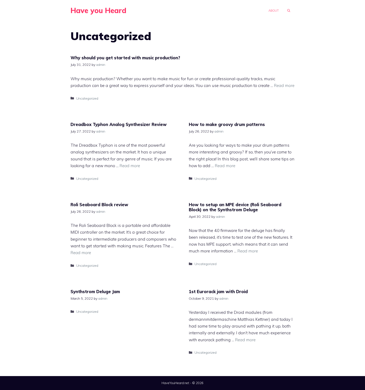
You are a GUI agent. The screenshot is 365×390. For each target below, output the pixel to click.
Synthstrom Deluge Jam (95, 291)
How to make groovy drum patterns (227, 124)
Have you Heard (98, 10)
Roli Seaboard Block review (99, 204)
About (273, 10)
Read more (284, 85)
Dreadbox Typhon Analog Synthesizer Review (119, 124)
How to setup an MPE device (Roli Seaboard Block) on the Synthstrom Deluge (235, 207)
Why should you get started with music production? (125, 57)
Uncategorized (87, 98)
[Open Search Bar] (288, 10)
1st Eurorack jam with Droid (218, 291)
